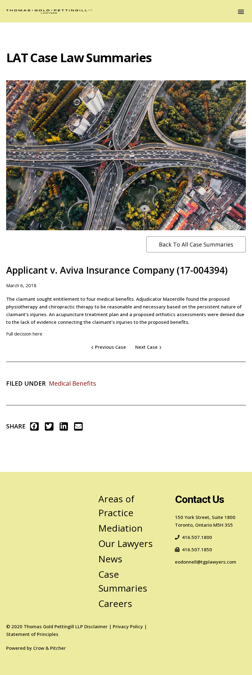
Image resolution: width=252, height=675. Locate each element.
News (110, 558)
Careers (115, 603)
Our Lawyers (125, 543)
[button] (241, 11)
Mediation (120, 528)
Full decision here (24, 334)
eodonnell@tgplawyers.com (205, 562)
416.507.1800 (197, 537)
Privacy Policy (128, 626)
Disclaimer (96, 626)
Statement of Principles (32, 634)
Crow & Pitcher (49, 648)
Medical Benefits (72, 383)
